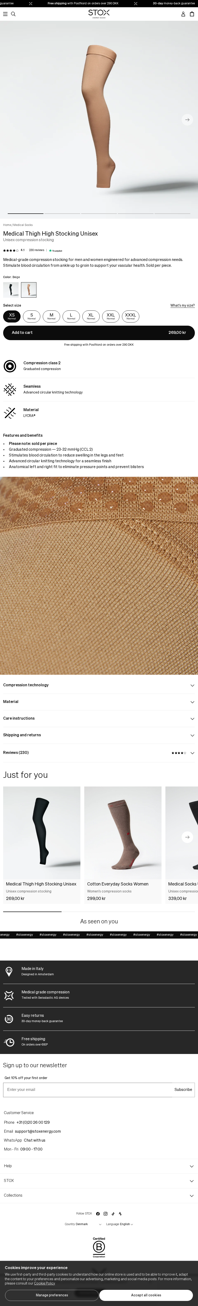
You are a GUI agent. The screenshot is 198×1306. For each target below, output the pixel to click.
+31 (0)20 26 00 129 (33, 1123)
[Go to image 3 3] (99, 213)
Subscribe (183, 1090)
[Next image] (187, 119)
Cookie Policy (44, 1283)
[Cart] (192, 14)
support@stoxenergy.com (38, 1132)
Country (70, 1224)
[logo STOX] (99, 14)
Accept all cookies (146, 1295)
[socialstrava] (120, 1214)
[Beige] (28, 290)
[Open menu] (5, 14)
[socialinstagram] (105, 1214)
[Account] (183, 14)
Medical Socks (23, 225)
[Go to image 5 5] (172, 213)
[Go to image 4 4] (136, 213)
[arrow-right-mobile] (187, 837)
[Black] (11, 290)
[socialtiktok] (113, 1213)
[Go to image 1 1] (25, 213)
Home (7, 225)
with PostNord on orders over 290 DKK (74, 3)
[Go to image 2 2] (62, 213)
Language (112, 1224)
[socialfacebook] (98, 1214)
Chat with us (34, 1141)
